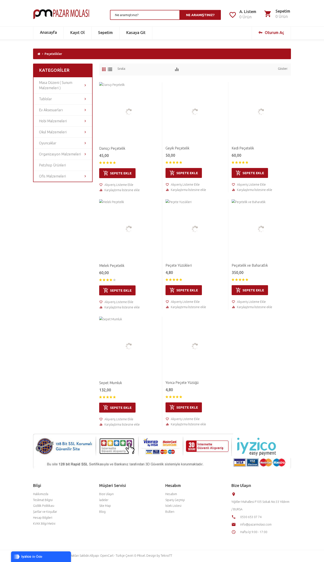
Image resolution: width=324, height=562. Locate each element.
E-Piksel (139, 555)
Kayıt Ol (77, 32)
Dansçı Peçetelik (112, 148)
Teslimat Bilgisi (43, 500)
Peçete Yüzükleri (179, 265)
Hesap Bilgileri (42, 517)
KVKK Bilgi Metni (44, 523)
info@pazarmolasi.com (256, 524)
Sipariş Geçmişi (175, 500)
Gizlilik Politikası (43, 505)
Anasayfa (48, 32)
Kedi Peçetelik (243, 148)
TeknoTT (166, 555)
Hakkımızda (40, 494)
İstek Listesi (173, 505)
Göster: (283, 68)
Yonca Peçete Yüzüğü (182, 383)
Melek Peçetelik (111, 266)
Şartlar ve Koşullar (45, 511)
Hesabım (171, 494)
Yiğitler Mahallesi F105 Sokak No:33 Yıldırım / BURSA (260, 505)
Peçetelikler (53, 54)
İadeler (103, 500)
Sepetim (105, 32)
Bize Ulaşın (106, 494)
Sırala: (121, 68)
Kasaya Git (135, 32)
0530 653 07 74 (251, 517)
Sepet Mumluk (110, 383)
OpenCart (107, 555)
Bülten (169, 511)
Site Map (105, 505)
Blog (102, 511)
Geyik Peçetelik (177, 148)
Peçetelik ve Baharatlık (250, 265)
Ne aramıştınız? (200, 15)
